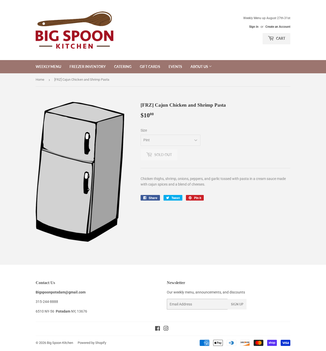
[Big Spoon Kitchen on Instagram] (166, 329)
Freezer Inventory (88, 66)
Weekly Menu (48, 66)
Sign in (254, 27)
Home (40, 79)
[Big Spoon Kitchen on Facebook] (157, 329)
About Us (200, 66)
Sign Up (237, 304)
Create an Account (277, 27)
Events (175, 66)
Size (144, 130)
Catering (122, 66)
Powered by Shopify (92, 343)
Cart (280, 38)
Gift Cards (150, 66)
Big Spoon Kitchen (60, 343)
